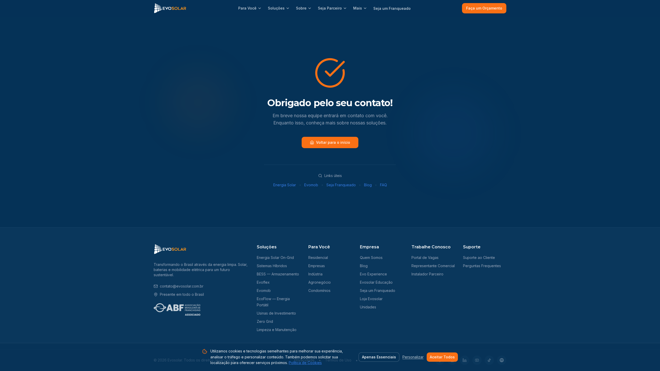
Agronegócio (319, 282)
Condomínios (319, 290)
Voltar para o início (333, 142)
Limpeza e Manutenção (276, 329)
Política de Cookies (305, 362)
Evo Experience (373, 274)
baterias (160, 269)
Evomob (311, 185)
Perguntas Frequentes (482, 266)
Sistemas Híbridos (272, 266)
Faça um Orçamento (484, 8)
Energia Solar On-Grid (275, 257)
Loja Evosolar (371, 299)
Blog (368, 185)
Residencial (318, 257)
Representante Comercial (433, 266)
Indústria (315, 274)
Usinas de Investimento (276, 313)
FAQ (383, 185)
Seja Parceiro (330, 8)
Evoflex (263, 282)
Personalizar (413, 357)
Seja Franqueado (341, 185)
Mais (357, 8)
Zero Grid (265, 321)
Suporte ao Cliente (479, 257)
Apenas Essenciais (379, 357)
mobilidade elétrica (188, 269)
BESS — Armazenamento (278, 274)
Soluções (276, 8)
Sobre (301, 8)
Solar (242, 264)
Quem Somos (371, 257)
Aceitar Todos (442, 357)
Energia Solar (284, 185)
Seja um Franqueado (392, 8)
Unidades (368, 307)
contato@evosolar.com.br (181, 286)
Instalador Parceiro (427, 274)
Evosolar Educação (376, 282)
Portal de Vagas (425, 257)
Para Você (247, 8)
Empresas (316, 266)
